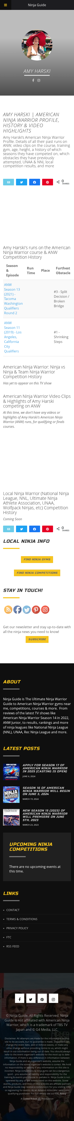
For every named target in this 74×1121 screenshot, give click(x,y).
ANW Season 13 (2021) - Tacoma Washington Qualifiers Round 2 (13, 298)
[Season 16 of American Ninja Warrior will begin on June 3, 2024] (11, 794)
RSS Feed (12, 946)
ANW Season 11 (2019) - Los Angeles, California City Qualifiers (13, 337)
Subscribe (37, 639)
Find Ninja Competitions (37, 573)
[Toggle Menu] (5, 5)
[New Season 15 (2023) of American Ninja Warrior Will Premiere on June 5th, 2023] (11, 817)
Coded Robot (30, 1098)
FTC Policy (60, 1093)
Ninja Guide (37, 5)
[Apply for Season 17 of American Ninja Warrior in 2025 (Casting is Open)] (11, 772)
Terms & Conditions (21, 919)
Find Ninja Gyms (37, 559)
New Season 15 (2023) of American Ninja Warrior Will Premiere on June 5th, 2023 (45, 815)
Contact (13, 910)
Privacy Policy (17, 928)
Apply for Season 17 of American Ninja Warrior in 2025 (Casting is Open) (45, 768)
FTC (8, 937)
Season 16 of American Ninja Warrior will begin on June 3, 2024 (46, 791)
